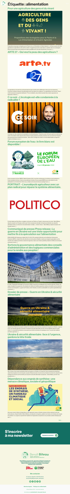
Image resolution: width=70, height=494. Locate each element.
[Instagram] (37, 481)
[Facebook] (30, 481)
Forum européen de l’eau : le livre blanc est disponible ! (31, 143)
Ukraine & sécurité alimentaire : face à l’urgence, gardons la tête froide (34, 336)
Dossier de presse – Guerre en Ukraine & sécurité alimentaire (35, 293)
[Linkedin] (40, 481)
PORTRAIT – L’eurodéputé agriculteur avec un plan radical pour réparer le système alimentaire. (34, 186)
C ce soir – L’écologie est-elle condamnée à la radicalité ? (33, 98)
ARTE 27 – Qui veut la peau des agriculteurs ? (33, 52)
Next (60, 420)
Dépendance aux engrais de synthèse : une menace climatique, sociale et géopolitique (32, 380)
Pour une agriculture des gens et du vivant (31, 8)
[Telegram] (35, 481)
